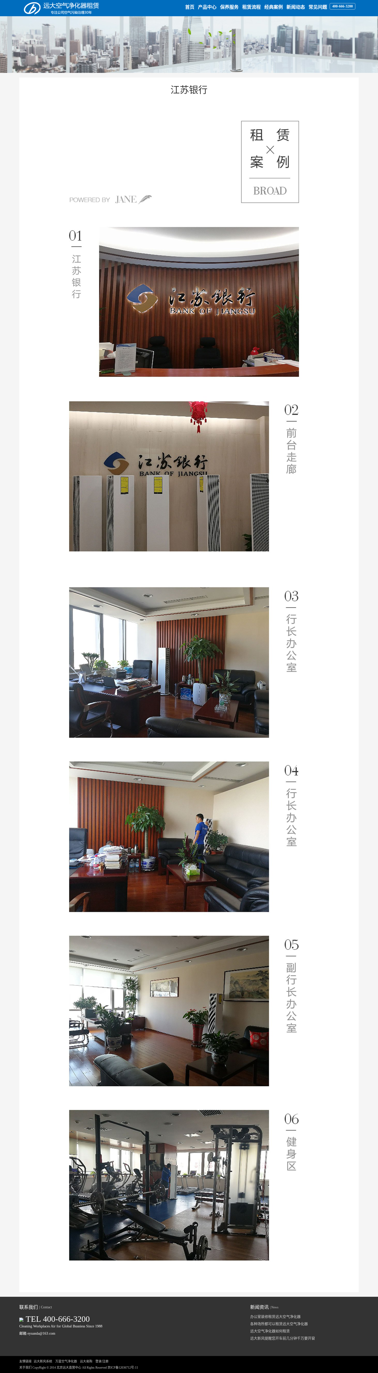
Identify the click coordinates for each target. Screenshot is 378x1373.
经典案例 (273, 7)
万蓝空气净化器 (66, 1361)
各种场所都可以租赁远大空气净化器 (279, 1324)
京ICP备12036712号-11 (122, 1367)
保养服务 (229, 7)
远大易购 (86, 1361)
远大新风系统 (43, 1361)
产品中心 (207, 7)
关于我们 (25, 1367)
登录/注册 (102, 1361)
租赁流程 (251, 7)
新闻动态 (295, 7)
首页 (189, 7)
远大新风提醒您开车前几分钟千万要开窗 (282, 1338)
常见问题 (318, 7)
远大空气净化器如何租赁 (270, 1331)
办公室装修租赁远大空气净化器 (275, 1317)
